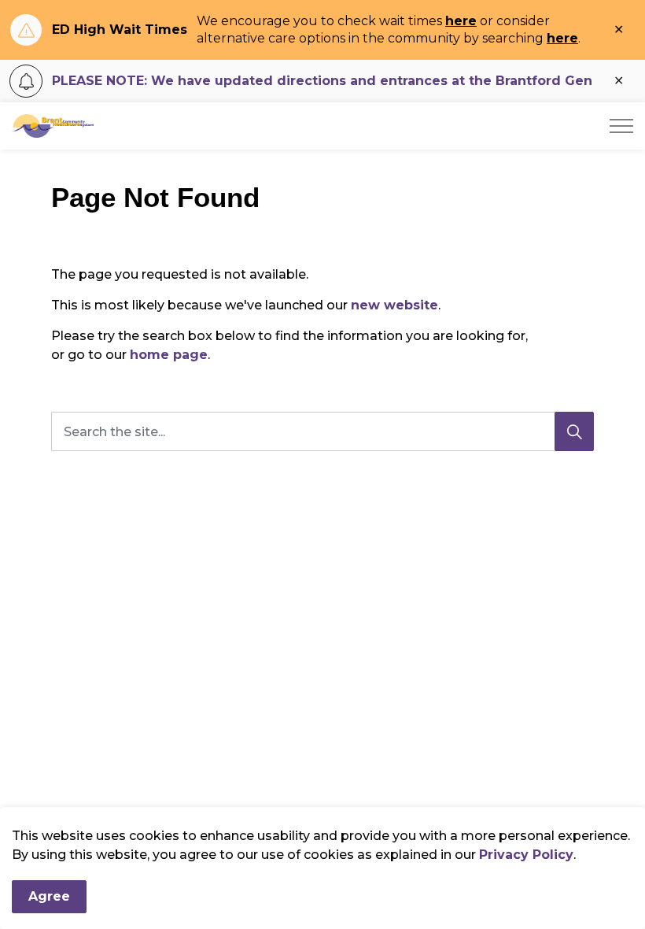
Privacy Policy (526, 854)
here (461, 20)
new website (394, 305)
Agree (49, 896)
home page (169, 354)
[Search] (574, 431)
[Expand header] (621, 126)
